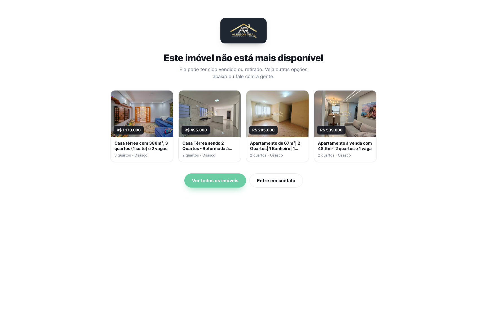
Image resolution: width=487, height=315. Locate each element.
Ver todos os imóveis (215, 180)
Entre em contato (276, 180)
